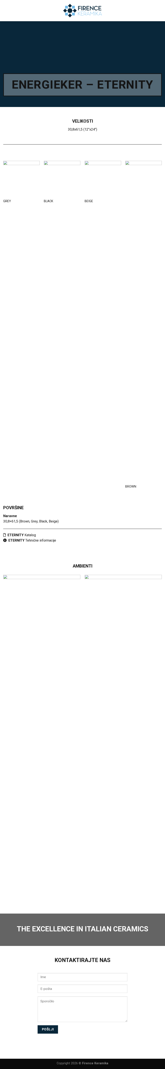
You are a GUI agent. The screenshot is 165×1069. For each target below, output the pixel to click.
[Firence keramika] (82, 11)
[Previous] (3, 737)
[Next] (161, 737)
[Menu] (159, 10)
